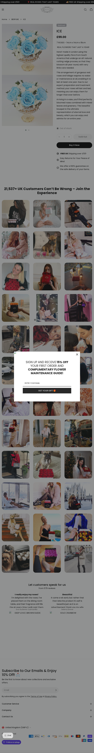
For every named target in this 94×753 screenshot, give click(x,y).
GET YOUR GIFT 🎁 (47, 390)
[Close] (77, 354)
